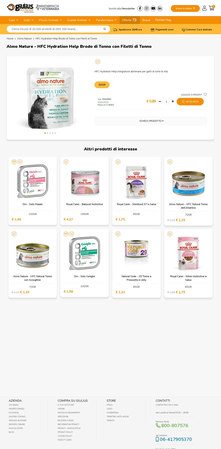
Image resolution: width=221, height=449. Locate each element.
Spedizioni (63, 416)
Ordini (61, 409)
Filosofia (14, 412)
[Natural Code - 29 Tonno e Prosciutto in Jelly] (136, 253)
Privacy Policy (65, 432)
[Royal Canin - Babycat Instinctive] (84, 181)
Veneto (110, 420)
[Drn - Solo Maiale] (33, 181)
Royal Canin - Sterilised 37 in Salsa (136, 204)
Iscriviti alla (122, 8)
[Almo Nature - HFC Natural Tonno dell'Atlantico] (188, 181)
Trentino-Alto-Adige (118, 416)
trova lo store (184, 8)
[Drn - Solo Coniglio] (84, 253)
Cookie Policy (65, 436)
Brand (146, 20)
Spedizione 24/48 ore (130, 29)
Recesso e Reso (66, 420)
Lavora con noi (17, 416)
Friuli (110, 405)
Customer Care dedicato (199, 29)
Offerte (126, 20)
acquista (192, 101)
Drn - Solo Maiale (33, 204)
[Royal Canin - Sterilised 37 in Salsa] (136, 181)
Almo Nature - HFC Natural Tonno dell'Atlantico (188, 206)
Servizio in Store (17, 420)
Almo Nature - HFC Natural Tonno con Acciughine (32, 278)
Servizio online (17, 424)
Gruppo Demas (16, 409)
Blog (11, 432)
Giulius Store (16, 428)
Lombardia (112, 412)
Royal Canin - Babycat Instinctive (84, 204)
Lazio (109, 409)
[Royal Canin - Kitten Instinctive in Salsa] (188, 253)
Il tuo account (66, 405)
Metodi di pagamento (69, 412)
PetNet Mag (163, 20)
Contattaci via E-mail (167, 405)
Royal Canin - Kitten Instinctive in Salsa (188, 278)
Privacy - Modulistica (69, 428)
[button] (45, 133)
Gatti (27, 20)
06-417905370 (176, 439)
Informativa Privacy (68, 424)
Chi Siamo (14, 405)
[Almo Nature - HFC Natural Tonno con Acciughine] (33, 253)
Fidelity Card (65, 440)
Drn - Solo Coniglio (84, 276)
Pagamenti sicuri (164, 29)
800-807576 (174, 426)
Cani (12, 20)
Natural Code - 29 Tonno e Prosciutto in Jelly (136, 278)
